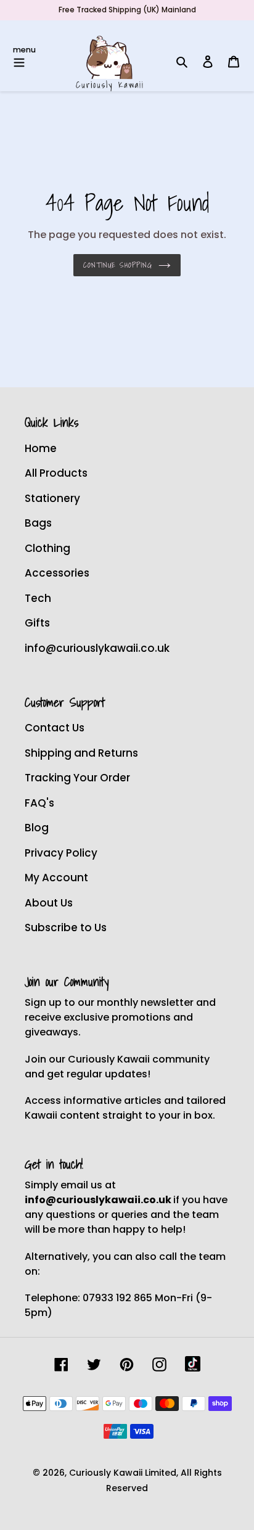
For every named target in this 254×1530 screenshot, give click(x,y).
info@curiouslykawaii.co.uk (97, 648)
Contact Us (54, 727)
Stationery (52, 498)
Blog (37, 827)
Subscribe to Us (66, 927)
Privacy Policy (61, 852)
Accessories (57, 573)
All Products (56, 473)
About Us (49, 902)
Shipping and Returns (81, 753)
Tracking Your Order (77, 777)
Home (41, 448)
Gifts (37, 622)
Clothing (47, 548)
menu (24, 49)
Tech (38, 598)
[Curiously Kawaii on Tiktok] (192, 1364)
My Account (56, 877)
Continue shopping (117, 265)
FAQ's (39, 803)
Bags (38, 523)
